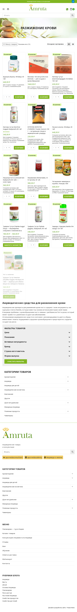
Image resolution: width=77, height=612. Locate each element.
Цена (6, 332)
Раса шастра (7, 593)
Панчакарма (7, 590)
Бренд (7, 346)
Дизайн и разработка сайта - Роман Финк (61, 608)
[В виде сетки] (68, 44)
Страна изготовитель (14, 351)
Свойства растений (9, 601)
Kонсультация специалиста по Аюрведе (17, 538)
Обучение (6, 551)
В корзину (19, 97)
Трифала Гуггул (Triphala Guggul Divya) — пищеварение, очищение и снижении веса (14, 228)
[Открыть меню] (4, 9)
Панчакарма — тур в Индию (13, 529)
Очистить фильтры (15, 361)
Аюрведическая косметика (14, 390)
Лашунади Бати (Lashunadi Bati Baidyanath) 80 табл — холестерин (13, 180)
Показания (9, 337)
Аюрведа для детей (11, 385)
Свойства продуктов (10, 598)
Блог (4, 546)
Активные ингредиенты (15, 342)
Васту (4, 582)
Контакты (6, 563)
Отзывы (5, 542)
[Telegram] (73, 1)
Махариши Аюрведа (12, 407)
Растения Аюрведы (9, 596)
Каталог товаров (8, 533)
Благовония (8, 394)
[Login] (8, 9)
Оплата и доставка (9, 555)
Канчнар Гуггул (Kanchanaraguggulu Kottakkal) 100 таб (62, 79)
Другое (7, 398)
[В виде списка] (73, 44)
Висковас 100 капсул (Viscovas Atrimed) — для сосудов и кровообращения (38, 79)
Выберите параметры (12, 245)
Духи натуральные (11, 403)
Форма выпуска (11, 356)
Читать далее (9, 297)
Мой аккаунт (7, 559)
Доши (4, 585)
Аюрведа (7, 381)
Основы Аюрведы (9, 587)
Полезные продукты (12, 411)
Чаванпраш (8, 416)
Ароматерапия (9, 377)
